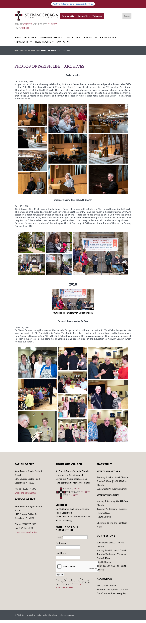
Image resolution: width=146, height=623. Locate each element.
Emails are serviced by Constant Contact (71, 586)
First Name (61, 543)
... (0, 621)
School (88, 37)
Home (18, 37)
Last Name (61, 553)
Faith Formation (104, 37)
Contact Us (63, 42)
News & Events (43, 42)
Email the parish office (25, 492)
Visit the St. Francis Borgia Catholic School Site (73, 4)
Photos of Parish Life (30, 50)
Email (59, 536)
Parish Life (72, 37)
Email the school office (26, 531)
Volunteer (97, 16)
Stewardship (22, 42)
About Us (29, 37)
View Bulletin (68, 16)
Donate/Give (84, 16)
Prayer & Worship (50, 37)
